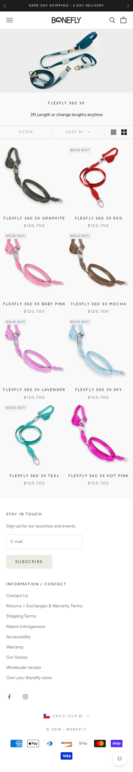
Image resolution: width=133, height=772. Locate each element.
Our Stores (17, 657)
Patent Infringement (25, 626)
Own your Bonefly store (29, 677)
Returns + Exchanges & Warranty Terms (44, 606)
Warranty (15, 647)
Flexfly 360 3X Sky (98, 390)
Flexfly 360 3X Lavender (34, 390)
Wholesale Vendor (23, 667)
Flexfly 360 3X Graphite (34, 218)
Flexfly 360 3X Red (98, 218)
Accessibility (18, 637)
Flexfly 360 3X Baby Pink (34, 304)
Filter (26, 132)
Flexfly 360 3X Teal (34, 476)
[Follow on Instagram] (25, 697)
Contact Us (17, 595)
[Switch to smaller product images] (124, 132)
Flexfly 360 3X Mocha (99, 304)
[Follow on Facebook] (9, 697)
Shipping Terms (21, 616)
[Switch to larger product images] (113, 132)
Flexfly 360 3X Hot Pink (98, 476)
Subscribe (29, 561)
